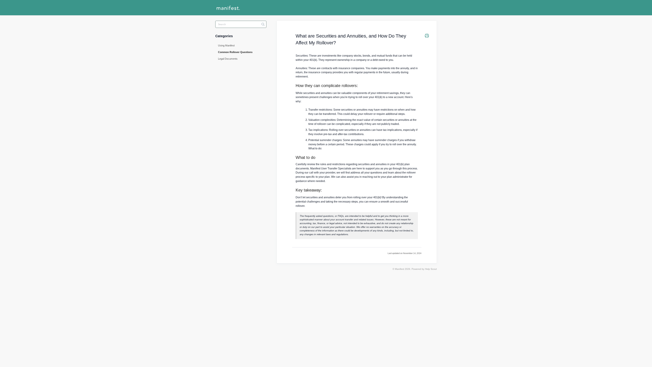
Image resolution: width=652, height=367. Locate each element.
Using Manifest (226, 45)
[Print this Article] (427, 36)
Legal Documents (228, 58)
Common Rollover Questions (235, 52)
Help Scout (431, 269)
